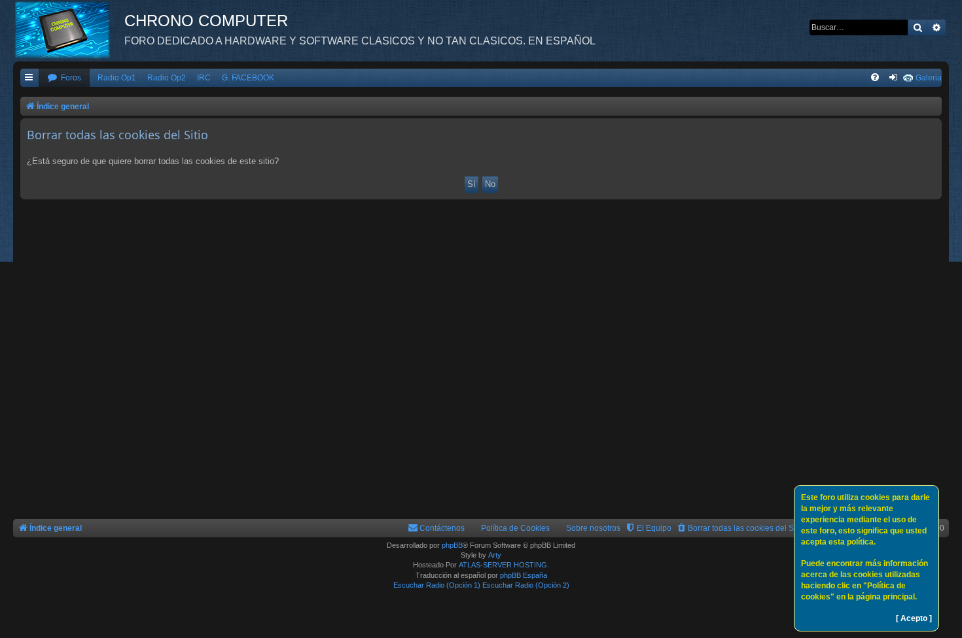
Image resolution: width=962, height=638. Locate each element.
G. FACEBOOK (248, 77)
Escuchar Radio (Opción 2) (525, 585)
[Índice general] (68, 29)
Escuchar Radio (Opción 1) (436, 585)
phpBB (452, 545)
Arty (494, 555)
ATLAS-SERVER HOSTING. (504, 565)
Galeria (929, 77)
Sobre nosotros (593, 528)
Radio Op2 (166, 77)
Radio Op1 (117, 77)
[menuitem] (64, 78)
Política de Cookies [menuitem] (515, 528)
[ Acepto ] (914, 618)
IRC (204, 77)
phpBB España (523, 575)
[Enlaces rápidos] (29, 78)
